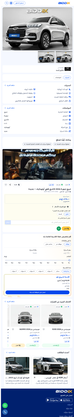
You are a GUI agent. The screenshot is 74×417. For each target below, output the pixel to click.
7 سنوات (14, 271)
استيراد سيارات (68, 412)
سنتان (57, 271)
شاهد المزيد (10, 85)
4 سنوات (40, 271)
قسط (60, 214)
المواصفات (58, 78)
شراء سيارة (69, 408)
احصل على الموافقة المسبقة (37, 292)
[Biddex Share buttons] (10, 184)
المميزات (67, 78)
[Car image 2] (46, 57)
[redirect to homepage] (64, 3)
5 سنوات (32, 271)
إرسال (7, 222)
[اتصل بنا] (5, 412)
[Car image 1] (64, 57)
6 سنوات (23, 271)
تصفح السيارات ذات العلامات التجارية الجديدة (38, 144)
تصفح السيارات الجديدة (63, 144)
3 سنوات (49, 271)
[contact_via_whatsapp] (5, 405)
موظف (67, 244)
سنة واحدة (66, 271)
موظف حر (59, 244)
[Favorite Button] (43, 329)
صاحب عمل (48, 244)
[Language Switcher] (11, 3)
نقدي (67, 214)
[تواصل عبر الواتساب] (59, 228)
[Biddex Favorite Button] (6, 184)
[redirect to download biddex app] (65, 400)
